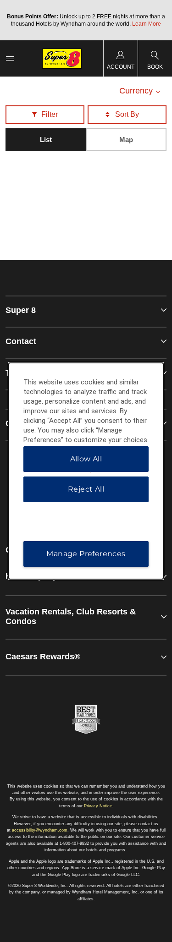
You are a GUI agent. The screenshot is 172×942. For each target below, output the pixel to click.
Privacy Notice (98, 806)
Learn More (146, 24)
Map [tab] (126, 139)
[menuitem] (10, 58)
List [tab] (46, 139)
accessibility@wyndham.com (39, 830)
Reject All (86, 489)
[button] (45, 114)
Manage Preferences (85, 553)
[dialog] (86, 471)
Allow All (86, 459)
